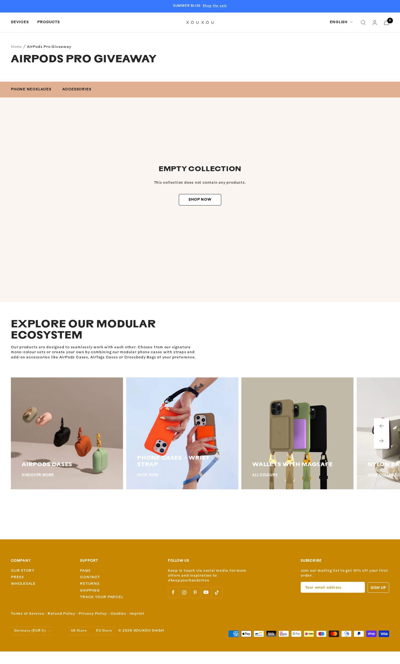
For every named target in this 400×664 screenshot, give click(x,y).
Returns (89, 584)
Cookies (118, 614)
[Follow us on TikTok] (216, 592)
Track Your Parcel (101, 597)
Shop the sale (215, 6)
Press (17, 577)
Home (16, 47)
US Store (79, 630)
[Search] (363, 22)
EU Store (104, 630)
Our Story (23, 571)
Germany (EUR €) (30, 630)
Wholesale (23, 584)
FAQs (85, 571)
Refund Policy (61, 614)
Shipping (90, 590)
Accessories (76, 89)
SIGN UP (378, 587)
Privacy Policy (93, 614)
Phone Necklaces (31, 89)
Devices (20, 22)
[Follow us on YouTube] (206, 592)
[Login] (374, 22)
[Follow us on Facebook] (173, 592)
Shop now (200, 199)
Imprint (137, 614)
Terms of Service (27, 614)
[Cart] (386, 22)
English (338, 22)
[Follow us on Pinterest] (195, 592)
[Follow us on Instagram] (184, 592)
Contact (90, 577)
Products (48, 22)
